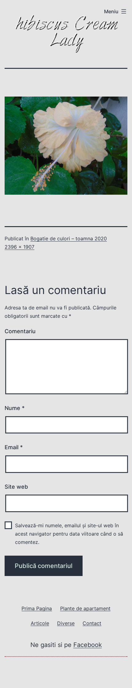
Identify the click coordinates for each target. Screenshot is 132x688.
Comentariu (20, 331)
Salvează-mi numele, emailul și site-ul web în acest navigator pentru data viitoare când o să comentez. (69, 533)
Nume (15, 408)
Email (14, 447)
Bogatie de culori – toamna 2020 (68, 238)
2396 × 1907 (19, 247)
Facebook (87, 645)
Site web (16, 486)
